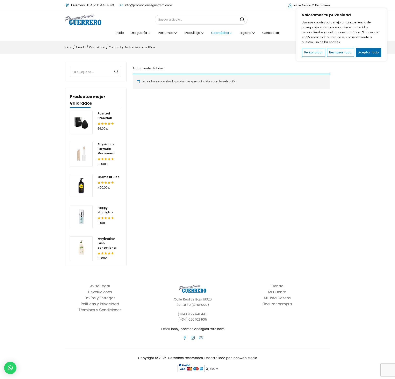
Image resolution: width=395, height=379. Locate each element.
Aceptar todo (368, 52)
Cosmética (220, 32)
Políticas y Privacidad (100, 304)
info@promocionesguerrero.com (148, 5)
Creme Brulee (109, 177)
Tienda (81, 47)
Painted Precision (105, 115)
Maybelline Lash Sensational (107, 243)
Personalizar (313, 52)
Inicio (120, 32)
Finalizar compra (277, 304)
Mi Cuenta (277, 292)
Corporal (115, 47)
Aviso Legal (100, 286)
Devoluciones (100, 292)
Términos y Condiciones (100, 309)
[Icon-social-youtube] (201, 338)
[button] (10, 368)
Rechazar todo (340, 52)
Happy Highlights (105, 210)
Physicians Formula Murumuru (106, 148)
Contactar (270, 32)
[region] (341, 34)
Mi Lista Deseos (277, 298)
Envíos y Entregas (100, 298)
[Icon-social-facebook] (184, 338)
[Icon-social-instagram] (193, 338)
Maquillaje (192, 32)
